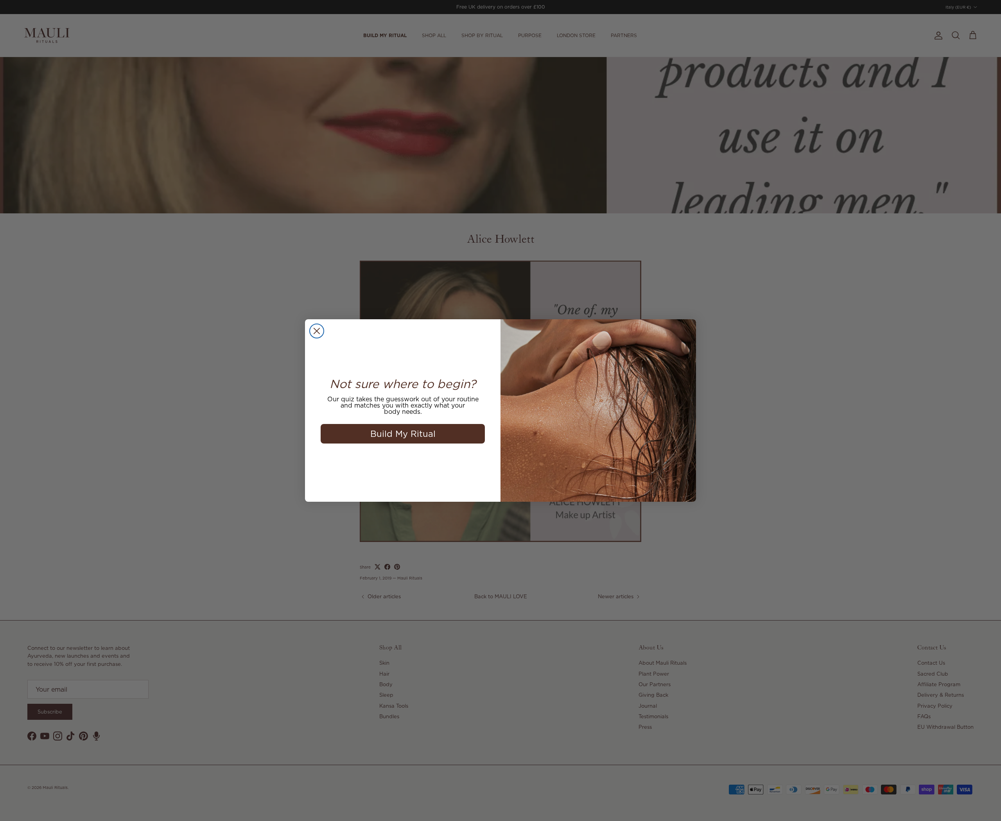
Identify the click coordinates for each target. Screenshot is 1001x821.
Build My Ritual (403, 433)
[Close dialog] (317, 331)
